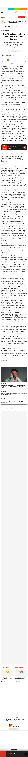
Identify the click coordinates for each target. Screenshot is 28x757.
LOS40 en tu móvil (9, 720)
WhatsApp (15, 51)
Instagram (5, 689)
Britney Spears (4, 408)
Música (7, 30)
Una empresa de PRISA (14, 725)
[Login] (26, 12)
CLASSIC (10, 9)
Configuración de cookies (19, 719)
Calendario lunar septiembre (20, 26)
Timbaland (23, 408)
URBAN (22, 9)
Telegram (18, 51)
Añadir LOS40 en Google (15, 60)
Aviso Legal (5, 717)
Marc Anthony (16, 408)
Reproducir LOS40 (24, 147)
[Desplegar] (14, 749)
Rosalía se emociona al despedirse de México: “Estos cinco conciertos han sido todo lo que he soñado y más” (13, 401)
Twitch (20, 689)
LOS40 (3, 9)
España (3, 17)
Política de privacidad (20, 717)
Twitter (12, 51)
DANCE (16, 9)
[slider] (14, 751)
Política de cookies (8, 719)
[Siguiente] (26, 26)
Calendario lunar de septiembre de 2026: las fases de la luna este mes (14, 393)
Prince (10, 408)
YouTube (11, 689)
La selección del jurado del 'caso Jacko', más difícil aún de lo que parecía (7, 679)
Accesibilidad (12, 717)
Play (26, 754)
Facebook (9, 51)
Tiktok (8, 689)
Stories (22, 689)
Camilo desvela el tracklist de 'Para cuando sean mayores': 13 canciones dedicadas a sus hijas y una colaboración (13, 386)
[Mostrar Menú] (2, 12)
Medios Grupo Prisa (14, 729)
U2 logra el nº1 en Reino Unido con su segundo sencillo (20, 678)
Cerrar (25, 21)
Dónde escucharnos (19, 720)
